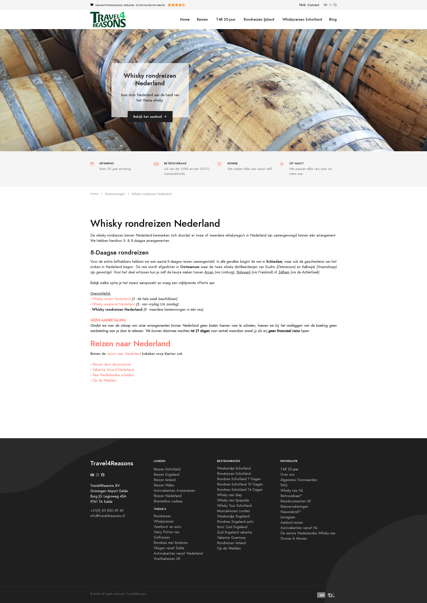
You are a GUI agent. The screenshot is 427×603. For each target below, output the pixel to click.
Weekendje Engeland (233, 516)
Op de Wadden (104, 380)
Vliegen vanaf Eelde (169, 548)
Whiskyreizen (164, 521)
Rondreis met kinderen (171, 542)
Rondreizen (162, 516)
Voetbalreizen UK (167, 558)
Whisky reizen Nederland (111, 299)
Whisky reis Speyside (233, 500)
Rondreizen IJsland (258, 19)
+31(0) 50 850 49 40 (107, 510)
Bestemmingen (115, 194)
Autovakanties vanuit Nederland (178, 553)
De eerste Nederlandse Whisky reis (307, 533)
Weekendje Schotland (234, 468)
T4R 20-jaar (225, 19)
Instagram (287, 517)
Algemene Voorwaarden (298, 480)
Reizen (202, 19)
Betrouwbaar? (291, 496)
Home (185, 19)
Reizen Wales (164, 485)
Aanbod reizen (291, 522)
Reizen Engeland (166, 474)
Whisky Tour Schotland (234, 505)
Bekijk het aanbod (147, 116)
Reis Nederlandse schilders (113, 375)
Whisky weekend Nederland (113, 304)
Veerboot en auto (167, 526)
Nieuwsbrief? (290, 511)
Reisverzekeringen (294, 506)
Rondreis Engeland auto (235, 521)
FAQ (302, 5)
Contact (313, 5)
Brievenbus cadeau (168, 501)
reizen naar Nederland (124, 353)
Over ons (287, 474)
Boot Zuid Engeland (232, 527)
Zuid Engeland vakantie (234, 532)
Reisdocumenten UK (295, 501)
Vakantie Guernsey (231, 537)
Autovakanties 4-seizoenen (174, 490)
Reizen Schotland (167, 469)
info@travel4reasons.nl (107, 515)
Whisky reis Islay (229, 495)
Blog (333, 19)
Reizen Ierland (164, 480)
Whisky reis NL (291, 490)
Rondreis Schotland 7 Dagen (239, 479)
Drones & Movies (293, 538)
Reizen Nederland (167, 496)
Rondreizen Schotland (234, 473)
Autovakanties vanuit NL (299, 527)
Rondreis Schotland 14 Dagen (240, 489)
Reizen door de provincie (112, 364)
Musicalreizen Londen (233, 511)
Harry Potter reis (166, 532)
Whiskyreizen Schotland (301, 19)
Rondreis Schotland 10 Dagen (240, 484)
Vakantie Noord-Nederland (113, 369)
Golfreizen (162, 537)
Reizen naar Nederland (130, 343)
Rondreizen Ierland (231, 543)
